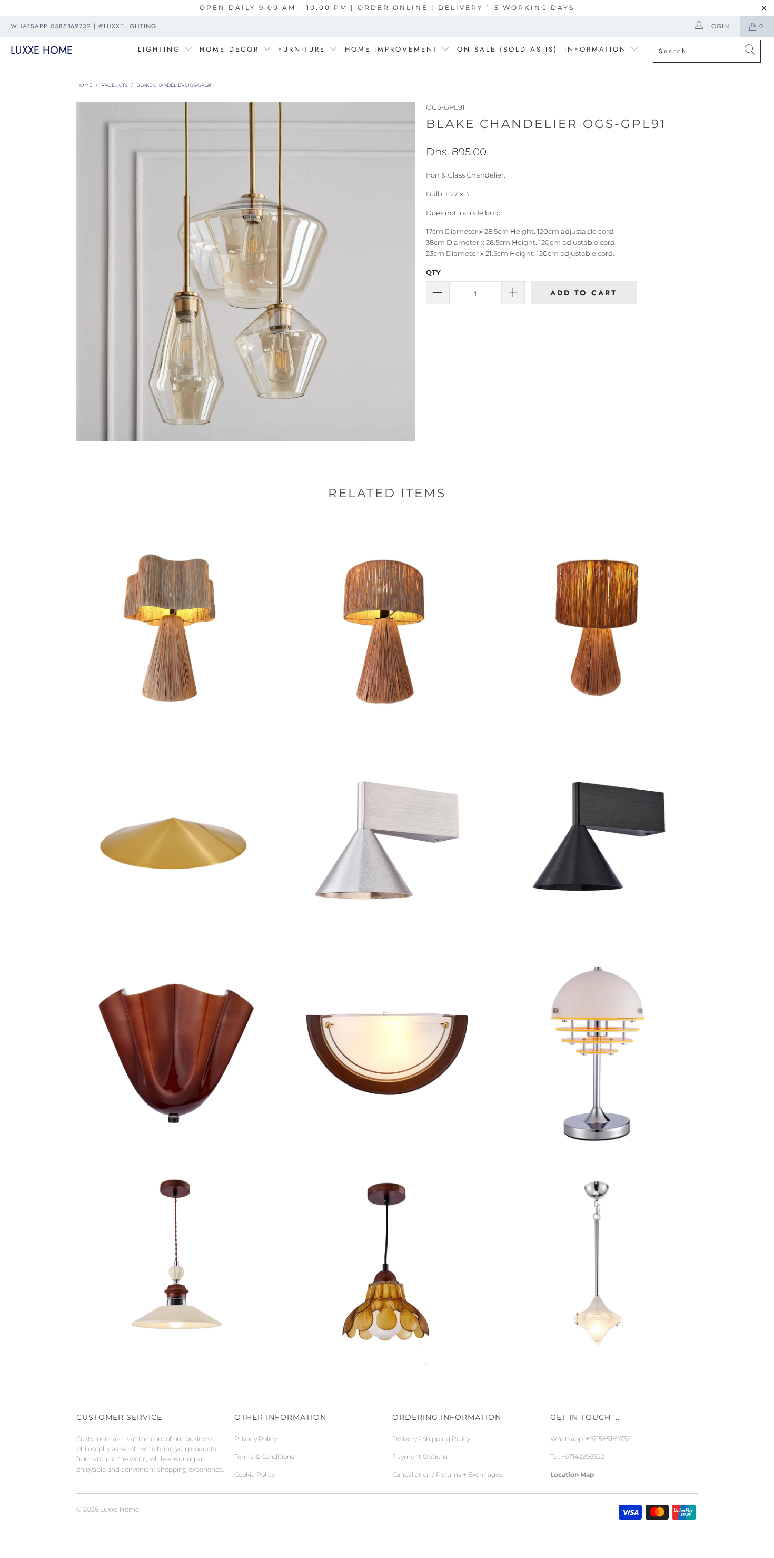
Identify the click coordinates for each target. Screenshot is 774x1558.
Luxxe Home (42, 50)
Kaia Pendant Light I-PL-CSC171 (598, 1267)
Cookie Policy (254, 1474)
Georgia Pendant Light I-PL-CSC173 (176, 1267)
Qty (433, 272)
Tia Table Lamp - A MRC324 (598, 627)
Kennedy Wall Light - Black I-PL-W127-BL (598, 840)
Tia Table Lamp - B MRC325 (387, 627)
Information (595, 49)
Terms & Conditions (264, 1457)
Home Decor (229, 49)
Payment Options (420, 1457)
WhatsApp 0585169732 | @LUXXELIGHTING (83, 26)
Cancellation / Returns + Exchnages (447, 1474)
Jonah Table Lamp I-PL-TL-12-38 (598, 1053)
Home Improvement (393, 49)
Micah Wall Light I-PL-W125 (387, 1053)
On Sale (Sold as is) (507, 49)
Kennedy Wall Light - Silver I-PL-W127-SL (387, 840)
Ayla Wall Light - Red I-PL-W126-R (176, 1053)
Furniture (301, 49)
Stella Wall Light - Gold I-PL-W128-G (176, 840)
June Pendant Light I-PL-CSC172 (387, 1267)
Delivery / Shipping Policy (431, 1439)
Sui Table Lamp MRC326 (176, 627)
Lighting (161, 49)
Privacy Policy (255, 1439)
